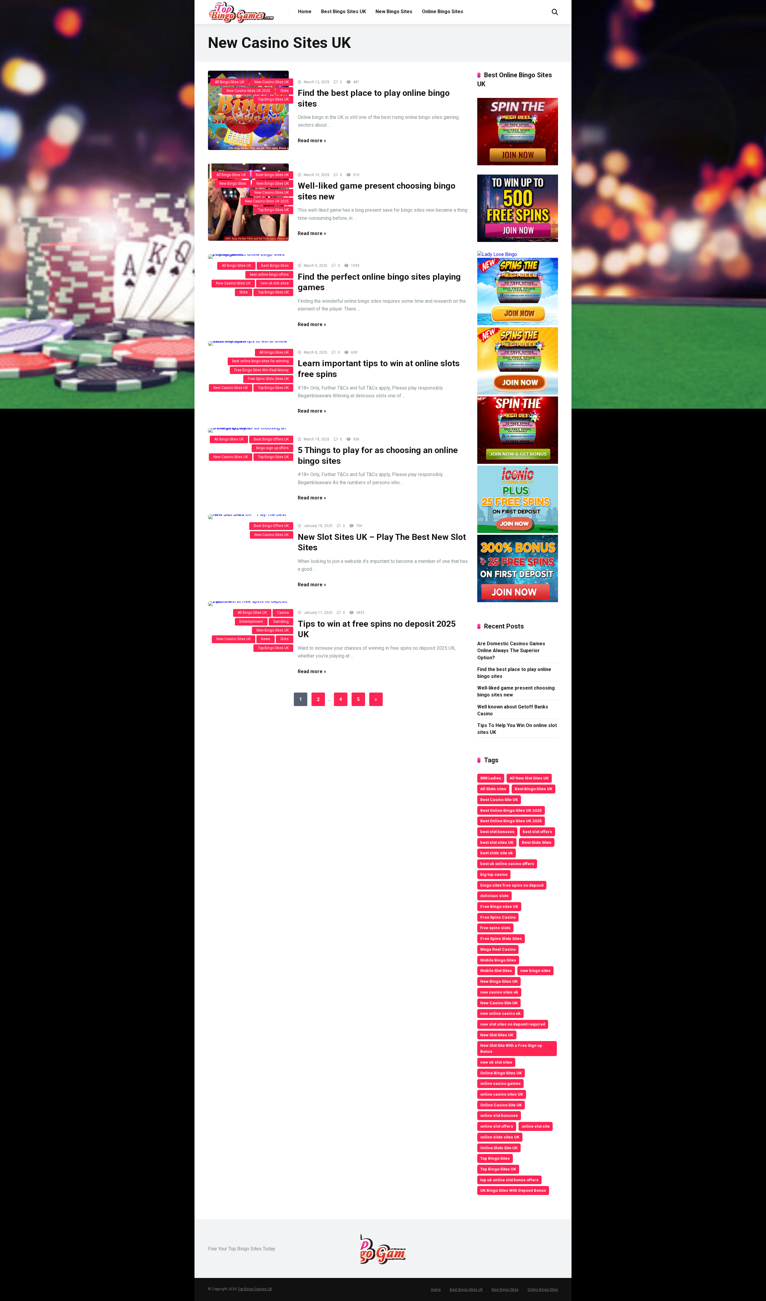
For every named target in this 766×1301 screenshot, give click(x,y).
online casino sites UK (501, 1094)
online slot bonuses (499, 1115)
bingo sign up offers (272, 448)
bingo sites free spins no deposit (511, 885)
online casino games (500, 1083)
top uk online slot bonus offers (509, 1179)
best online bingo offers (269, 274)
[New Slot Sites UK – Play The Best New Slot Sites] (248, 516)
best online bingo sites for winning (260, 361)
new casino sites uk (499, 992)
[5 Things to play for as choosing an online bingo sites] (248, 430)
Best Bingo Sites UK (343, 11)
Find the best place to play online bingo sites (514, 673)
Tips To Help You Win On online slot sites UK (517, 729)
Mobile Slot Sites (496, 970)
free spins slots (495, 927)
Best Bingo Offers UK (271, 439)
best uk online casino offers (507, 863)
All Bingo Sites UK (229, 82)
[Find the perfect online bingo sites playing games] (248, 256)
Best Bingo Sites (275, 265)
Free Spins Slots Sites (501, 938)
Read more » (312, 140)
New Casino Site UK (499, 1002)
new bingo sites (535, 970)
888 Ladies (490, 778)
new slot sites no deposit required (512, 1024)
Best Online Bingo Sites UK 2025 (511, 810)
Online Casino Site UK (501, 1104)
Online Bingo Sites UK (501, 1072)
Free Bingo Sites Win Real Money (261, 370)
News (265, 639)
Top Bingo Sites (495, 1158)
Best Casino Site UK (499, 799)
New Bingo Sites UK (272, 183)
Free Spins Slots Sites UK (268, 379)
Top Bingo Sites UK (273, 99)
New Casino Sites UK (271, 82)
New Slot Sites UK (496, 1034)
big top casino (493, 874)
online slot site (536, 1126)
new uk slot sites (275, 283)
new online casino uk (500, 1013)
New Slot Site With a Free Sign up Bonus (511, 1048)
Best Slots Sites (536, 842)
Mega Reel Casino (498, 949)
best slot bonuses (497, 831)
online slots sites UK (499, 1137)
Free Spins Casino (498, 917)
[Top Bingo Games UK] (241, 12)
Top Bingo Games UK (255, 1289)
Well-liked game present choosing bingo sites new (516, 691)
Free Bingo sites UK (499, 906)
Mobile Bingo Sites (498, 960)
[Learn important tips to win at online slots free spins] (248, 343)
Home (304, 11)
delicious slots (494, 895)
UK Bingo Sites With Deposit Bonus (513, 1190)
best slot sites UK (496, 842)
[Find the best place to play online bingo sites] (248, 110)
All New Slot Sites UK (529, 778)
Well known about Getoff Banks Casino (512, 710)
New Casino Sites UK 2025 (248, 91)
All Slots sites (493, 788)
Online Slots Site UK (499, 1147)
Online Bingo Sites (442, 11)
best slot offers (537, 831)
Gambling (281, 622)
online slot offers (496, 1126)
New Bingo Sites (394, 11)
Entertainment (251, 622)
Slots (284, 91)
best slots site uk (496, 852)
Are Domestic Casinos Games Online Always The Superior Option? (511, 650)
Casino (283, 613)
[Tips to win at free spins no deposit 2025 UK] (248, 603)
